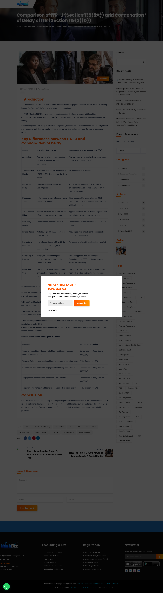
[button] (6, 586)
